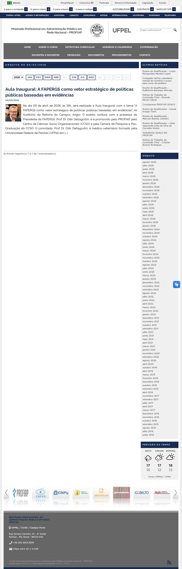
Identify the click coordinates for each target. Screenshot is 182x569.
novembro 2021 (151, 321)
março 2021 (149, 346)
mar (47, 77)
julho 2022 (148, 296)
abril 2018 (148, 392)
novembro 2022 (151, 286)
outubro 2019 (150, 367)
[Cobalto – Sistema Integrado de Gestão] (141, 497)
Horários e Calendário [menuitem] (117, 47)
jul (82, 77)
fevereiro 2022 (150, 311)
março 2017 (149, 410)
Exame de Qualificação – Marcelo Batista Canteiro (156, 117)
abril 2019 (148, 371)
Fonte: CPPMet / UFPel (159, 477)
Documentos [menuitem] (96, 55)
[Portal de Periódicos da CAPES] (121, 497)
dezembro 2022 (151, 282)
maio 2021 (148, 339)
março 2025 (149, 219)
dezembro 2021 (151, 318)
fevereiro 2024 (150, 254)
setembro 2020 (151, 357)
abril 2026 (148, 172)
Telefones (170, 15)
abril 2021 (148, 343)
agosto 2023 (149, 265)
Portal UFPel (13, 15)
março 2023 (149, 275)
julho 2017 (148, 403)
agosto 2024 (149, 240)
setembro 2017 (150, 399)
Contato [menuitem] (144, 55)
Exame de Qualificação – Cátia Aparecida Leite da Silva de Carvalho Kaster (159, 125)
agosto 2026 (149, 162)
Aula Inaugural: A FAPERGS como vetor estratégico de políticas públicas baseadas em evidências (69, 92)
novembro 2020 (151, 353)
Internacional (120, 15)
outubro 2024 (150, 236)
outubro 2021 (150, 325)
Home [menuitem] (27, 47)
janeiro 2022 (149, 314)
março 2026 (149, 176)
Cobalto (74, 15)
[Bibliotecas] (101, 497)
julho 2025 (148, 204)
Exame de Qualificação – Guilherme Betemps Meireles (157, 89)
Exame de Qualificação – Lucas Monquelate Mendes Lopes (159, 72)
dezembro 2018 (151, 382)
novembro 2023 (151, 258)
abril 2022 (148, 304)
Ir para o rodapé (86, 9)
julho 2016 (148, 431)
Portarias (154, 15)
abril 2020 (148, 364)
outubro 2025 (150, 194)
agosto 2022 (149, 293)
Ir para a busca (62, 9)
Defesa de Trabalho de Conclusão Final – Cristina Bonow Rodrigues (156, 142)
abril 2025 (148, 215)
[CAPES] (40, 497)
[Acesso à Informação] (81, 497)
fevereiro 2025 (150, 222)
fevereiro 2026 (150, 180)
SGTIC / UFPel (63, 563)
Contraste (145, 9)
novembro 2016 (151, 417)
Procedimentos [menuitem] (122, 55)
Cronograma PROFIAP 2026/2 (159, 104)
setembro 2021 (150, 328)
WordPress (25, 563)
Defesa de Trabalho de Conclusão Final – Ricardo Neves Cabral (156, 97)
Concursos (89, 15)
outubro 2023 (150, 261)
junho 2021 (148, 335)
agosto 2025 (149, 201)
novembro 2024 (151, 233)
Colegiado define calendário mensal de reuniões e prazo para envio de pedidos (157, 80)
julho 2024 (148, 243)
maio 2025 (148, 211)
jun (73, 77)
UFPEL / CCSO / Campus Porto (28, 527)
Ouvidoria (138, 15)
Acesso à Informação (37, 15)
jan (29, 77)
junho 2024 (148, 247)
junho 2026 (148, 169)
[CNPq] (60, 497)
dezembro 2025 (151, 187)
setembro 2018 (151, 389)
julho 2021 (148, 332)
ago (91, 77)
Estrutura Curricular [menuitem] (80, 47)
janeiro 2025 (149, 226)
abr (56, 77)
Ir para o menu (40, 9)
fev (38, 77)
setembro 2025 (151, 197)
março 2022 (149, 307)
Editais (103, 15)
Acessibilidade (123, 9)
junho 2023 (148, 272)
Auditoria (59, 15)
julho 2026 (148, 165)
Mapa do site (166, 9)
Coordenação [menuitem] (149, 47)
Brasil (17, 2)
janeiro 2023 (149, 279)
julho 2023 (148, 268)
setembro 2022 (151, 289)
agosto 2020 (149, 360)
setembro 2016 (151, 424)
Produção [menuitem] (73, 55)
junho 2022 (148, 300)
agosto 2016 (149, 428)
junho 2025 (148, 208)
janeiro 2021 (149, 350)
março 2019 (149, 374)
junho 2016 (148, 435)
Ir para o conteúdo (15, 9)
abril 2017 (148, 406)
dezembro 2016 (151, 413)
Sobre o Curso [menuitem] (48, 47)
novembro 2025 (151, 190)
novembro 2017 (151, 396)
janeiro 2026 (149, 183)
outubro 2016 (150, 420)
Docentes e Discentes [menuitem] (46, 55)
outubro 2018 (150, 385)
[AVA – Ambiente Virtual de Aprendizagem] (162, 497)
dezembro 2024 (151, 229)
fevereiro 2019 (150, 378)
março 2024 (149, 250)
